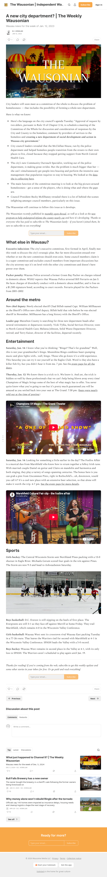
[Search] (69, 4)
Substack (40, 871)
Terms (62, 858)
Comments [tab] (12, 717)
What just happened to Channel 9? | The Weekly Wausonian (35, 759)
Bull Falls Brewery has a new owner (27, 778)
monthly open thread (55, 214)
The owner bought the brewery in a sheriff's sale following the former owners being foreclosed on (41, 783)
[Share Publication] (75, 4)
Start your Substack (47, 865)
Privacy (55, 858)
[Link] (2, 242)
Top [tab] (9, 750)
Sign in (99, 4)
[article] (53, 764)
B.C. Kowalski (17, 31)
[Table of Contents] (3, 438)
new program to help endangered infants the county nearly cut (51, 216)
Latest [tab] (16, 750)
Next (92, 698)
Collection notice (74, 858)
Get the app (66, 865)
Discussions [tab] (26, 750)
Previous (16, 698)
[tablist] (17, 717)
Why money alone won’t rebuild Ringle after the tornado (39, 798)
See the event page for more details (60, 484)
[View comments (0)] (17, 39)
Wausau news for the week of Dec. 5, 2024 (25, 764)
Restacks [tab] (23, 717)
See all (11, 819)
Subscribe (85, 4)
